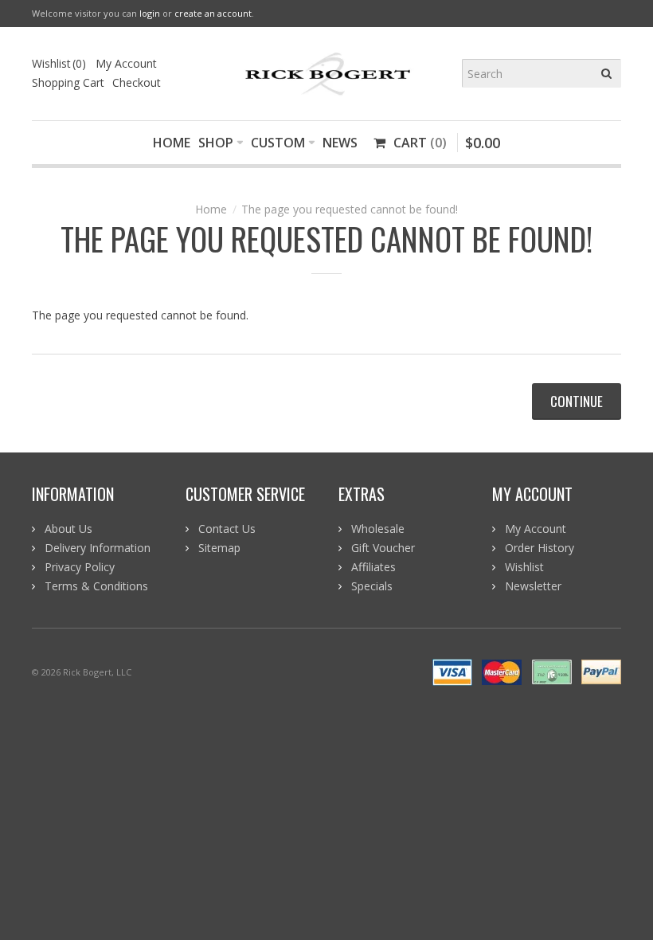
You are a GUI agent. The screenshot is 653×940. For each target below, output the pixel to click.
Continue (576, 401)
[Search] (606, 73)
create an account (213, 13)
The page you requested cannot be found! (349, 209)
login (149, 13)
